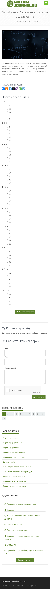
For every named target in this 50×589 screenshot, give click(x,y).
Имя (6, 348)
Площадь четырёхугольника (14, 457)
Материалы (32, 585)
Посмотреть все (24, 560)
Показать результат (26, 311)
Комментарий (10, 368)
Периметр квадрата (11, 437)
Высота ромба (9, 462)
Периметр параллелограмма (14, 486)
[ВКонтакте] (3, 88)
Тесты (27, 21)
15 (10, 176)
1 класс (35, 21)
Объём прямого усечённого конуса (17, 466)
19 (10, 240)
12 (10, 112)
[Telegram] (23, 88)
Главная (18, 21)
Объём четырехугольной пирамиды (17, 471)
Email (6, 357)
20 (10, 244)
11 (10, 109)
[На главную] (22, 4)
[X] (13, 88)
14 (10, 137)
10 (10, 105)
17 (10, 197)
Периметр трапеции (11, 447)
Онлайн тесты (18, 585)
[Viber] (16, 88)
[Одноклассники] (6, 88)
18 (10, 183)
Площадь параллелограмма (14, 481)
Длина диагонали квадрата (14, 476)
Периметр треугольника (12, 442)
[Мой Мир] (10, 88)
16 (10, 140)
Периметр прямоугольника (14, 452)
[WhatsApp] (20, 88)
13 (10, 158)
